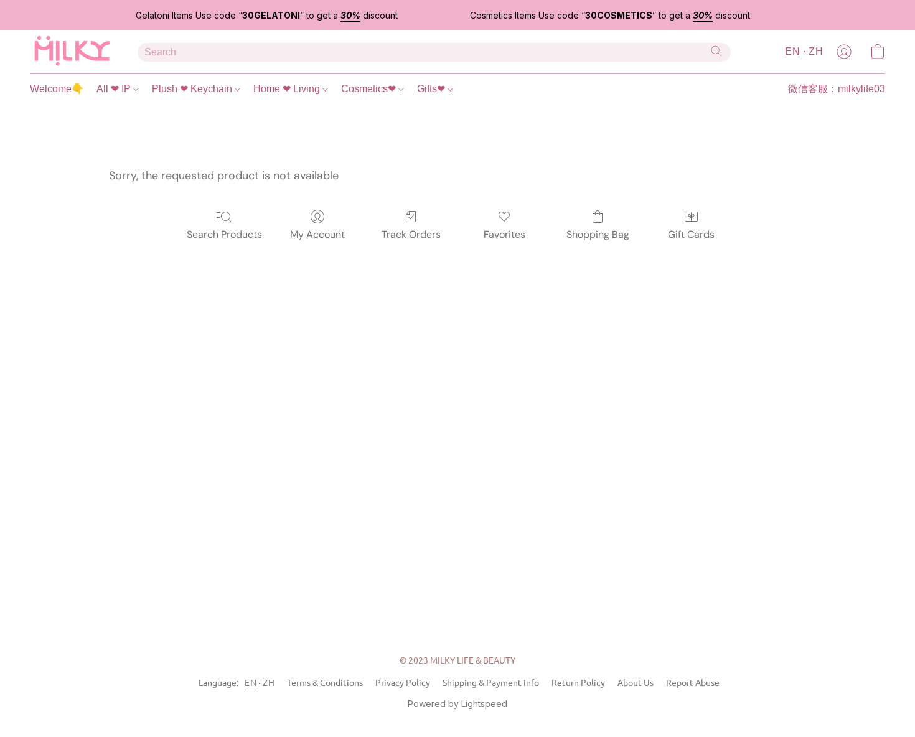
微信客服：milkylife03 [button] (836, 88)
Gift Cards (691, 234)
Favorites (504, 234)
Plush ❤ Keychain (193, 88)
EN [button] (792, 51)
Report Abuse (693, 682)
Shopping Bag (597, 234)
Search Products (224, 234)
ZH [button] (816, 51)
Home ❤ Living (287, 88)
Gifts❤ (432, 88)
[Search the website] (716, 51)
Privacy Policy (402, 682)
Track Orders (411, 234)
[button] (71, 51)
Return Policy (578, 682)
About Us (635, 682)
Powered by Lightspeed (457, 703)
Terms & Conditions (325, 682)
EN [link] (250, 682)
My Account (317, 234)
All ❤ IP (114, 88)
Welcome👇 (57, 88)
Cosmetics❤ (369, 88)
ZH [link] (268, 682)
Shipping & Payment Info (491, 682)
